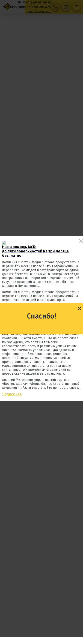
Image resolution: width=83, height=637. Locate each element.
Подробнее (12, 394)
